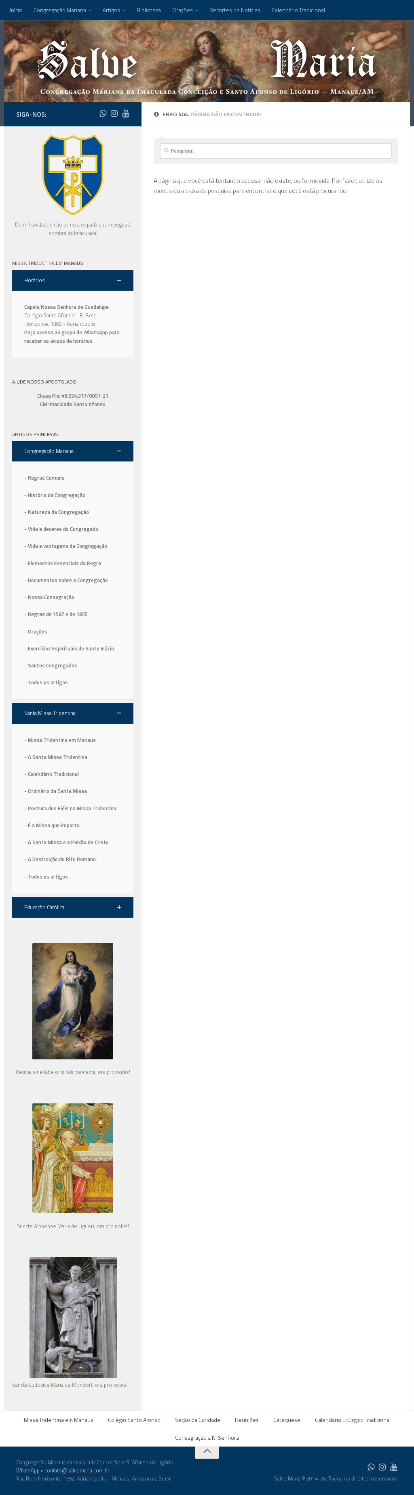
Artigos (111, 10)
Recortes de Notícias (234, 10)
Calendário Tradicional (298, 10)
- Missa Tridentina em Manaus (60, 740)
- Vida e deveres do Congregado (61, 529)
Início (16, 10)
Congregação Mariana (60, 10)
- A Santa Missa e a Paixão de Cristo (66, 842)
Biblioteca (149, 10)
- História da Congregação (54, 495)
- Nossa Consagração (49, 597)
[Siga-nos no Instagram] (114, 113)
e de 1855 (76, 614)
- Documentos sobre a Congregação (66, 580)
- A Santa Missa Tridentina (55, 757)
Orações (182, 10)
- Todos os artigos (46, 682)
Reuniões (247, 1419)
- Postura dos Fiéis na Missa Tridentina (70, 808)
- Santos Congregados (50, 665)
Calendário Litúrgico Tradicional (353, 1419)
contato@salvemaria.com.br (77, 1470)
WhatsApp (28, 1470)
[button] (72, 280)
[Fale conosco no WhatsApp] (103, 113)
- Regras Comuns (44, 478)
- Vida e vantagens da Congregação (65, 546)
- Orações (35, 631)
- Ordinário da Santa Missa (55, 791)
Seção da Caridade (197, 1419)
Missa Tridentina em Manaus (58, 1419)
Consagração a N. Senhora (207, 1437)
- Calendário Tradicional (51, 774)
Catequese (286, 1419)
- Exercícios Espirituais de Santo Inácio (69, 648)
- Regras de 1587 (44, 614)
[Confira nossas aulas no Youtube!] (125, 113)
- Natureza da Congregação (56, 512)
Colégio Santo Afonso (134, 1419)
